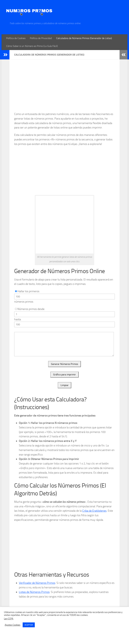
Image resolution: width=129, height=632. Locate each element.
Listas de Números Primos (34, 592)
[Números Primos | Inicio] (29, 11)
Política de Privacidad (41, 38)
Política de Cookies (15, 38)
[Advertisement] (64, 88)
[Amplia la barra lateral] (5, 54)
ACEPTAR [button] (29, 625)
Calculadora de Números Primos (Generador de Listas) (84, 38)
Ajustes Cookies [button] (12, 625)
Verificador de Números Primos (37, 583)
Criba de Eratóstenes (94, 510)
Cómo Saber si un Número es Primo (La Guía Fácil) (32, 46)
